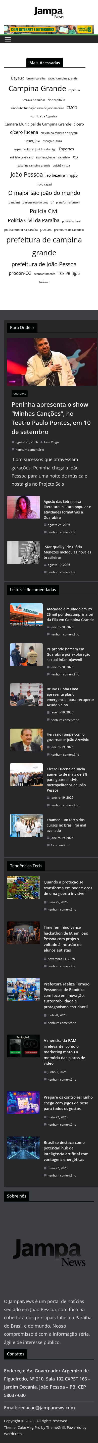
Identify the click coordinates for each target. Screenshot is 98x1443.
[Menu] (8, 39)
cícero (79, 124)
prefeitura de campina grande (44, 246)
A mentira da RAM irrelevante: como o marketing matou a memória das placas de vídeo (64, 1052)
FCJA (75, 157)
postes (46, 229)
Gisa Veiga (51, 442)
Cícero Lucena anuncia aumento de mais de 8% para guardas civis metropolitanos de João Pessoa (67, 780)
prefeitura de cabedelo (69, 230)
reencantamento (45, 274)
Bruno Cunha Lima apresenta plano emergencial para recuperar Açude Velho (70, 697)
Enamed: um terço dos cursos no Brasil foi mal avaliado (66, 825)
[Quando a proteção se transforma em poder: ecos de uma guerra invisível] (23, 897)
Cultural (20, 393)
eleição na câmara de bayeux (59, 133)
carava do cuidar (34, 100)
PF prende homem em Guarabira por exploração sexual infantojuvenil (68, 654)
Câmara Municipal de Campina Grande (38, 124)
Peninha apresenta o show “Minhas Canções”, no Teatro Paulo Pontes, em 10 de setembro (51, 418)
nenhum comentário (30, 449)
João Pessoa (27, 174)
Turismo (44, 282)
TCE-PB (64, 273)
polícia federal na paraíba (21, 230)
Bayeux (17, 77)
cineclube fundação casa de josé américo (37, 108)
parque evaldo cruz (35, 202)
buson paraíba (35, 78)
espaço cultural (53, 141)
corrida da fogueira (44, 116)
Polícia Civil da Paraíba (34, 220)
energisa (33, 140)
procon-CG (20, 273)
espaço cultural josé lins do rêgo (35, 149)
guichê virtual (62, 165)
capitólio (74, 90)
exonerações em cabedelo (53, 157)
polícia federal (71, 221)
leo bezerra (55, 175)
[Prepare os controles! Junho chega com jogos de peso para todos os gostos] (23, 1112)
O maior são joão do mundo (44, 192)
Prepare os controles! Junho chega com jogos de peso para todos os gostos (68, 1103)
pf (52, 202)
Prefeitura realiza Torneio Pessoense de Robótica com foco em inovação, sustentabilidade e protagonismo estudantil (66, 995)
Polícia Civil (44, 211)
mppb (72, 175)
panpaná (14, 202)
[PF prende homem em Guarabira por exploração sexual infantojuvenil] (26, 661)
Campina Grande (37, 88)
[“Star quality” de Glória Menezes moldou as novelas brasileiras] (23, 559)
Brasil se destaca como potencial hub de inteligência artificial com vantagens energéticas (66, 1151)
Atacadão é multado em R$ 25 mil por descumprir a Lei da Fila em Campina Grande (70, 614)
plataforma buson (68, 202)
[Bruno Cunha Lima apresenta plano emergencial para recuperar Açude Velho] (26, 704)
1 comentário (60, 845)
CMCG (72, 107)
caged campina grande (62, 78)
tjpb (76, 273)
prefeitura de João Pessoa (44, 264)
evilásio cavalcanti (21, 157)
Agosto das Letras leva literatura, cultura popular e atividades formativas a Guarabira (67, 509)
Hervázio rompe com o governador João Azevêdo (68, 737)
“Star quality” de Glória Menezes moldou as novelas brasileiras (67, 552)
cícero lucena (24, 132)
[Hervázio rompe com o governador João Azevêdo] (26, 744)
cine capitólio (56, 100)
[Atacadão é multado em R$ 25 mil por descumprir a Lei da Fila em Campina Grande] (26, 621)
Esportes (66, 148)
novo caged (44, 184)
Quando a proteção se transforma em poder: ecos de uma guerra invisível (68, 887)
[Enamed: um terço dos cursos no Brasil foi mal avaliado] (26, 832)
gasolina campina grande (34, 165)
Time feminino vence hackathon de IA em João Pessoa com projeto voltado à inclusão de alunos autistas (66, 939)
